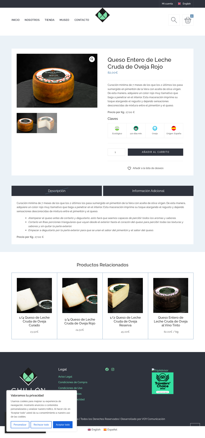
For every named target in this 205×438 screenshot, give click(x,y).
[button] (92, 59)
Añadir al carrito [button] (27, 296)
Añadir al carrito (155, 152)
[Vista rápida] (42, 296)
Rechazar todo (41, 424)
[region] (41, 411)
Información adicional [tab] (148, 191)
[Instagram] (113, 369)
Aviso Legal (65, 376)
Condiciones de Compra (72, 382)
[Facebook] (107, 369)
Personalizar (20, 424)
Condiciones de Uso (70, 388)
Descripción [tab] (57, 191)
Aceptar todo (63, 424)
